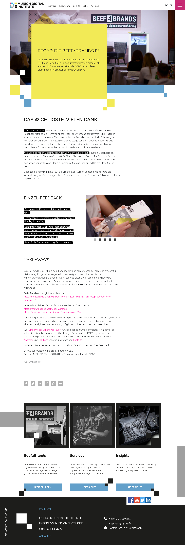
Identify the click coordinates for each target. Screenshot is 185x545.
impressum (5, 530)
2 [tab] (100, 239)
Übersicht (89, 487)
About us (95, 6)
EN (171, 5)
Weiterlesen (42, 487)
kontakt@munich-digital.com (125, 527)
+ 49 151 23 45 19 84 (120, 523)
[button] (26, 383)
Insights (76, 6)
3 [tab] (105, 239)
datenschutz (5, 515)
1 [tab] (95, 239)
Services (52, 6)
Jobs (85, 6)
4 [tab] (110, 239)
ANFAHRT (45, 536)
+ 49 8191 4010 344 (120, 518)
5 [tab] (115, 239)
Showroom (64, 6)
